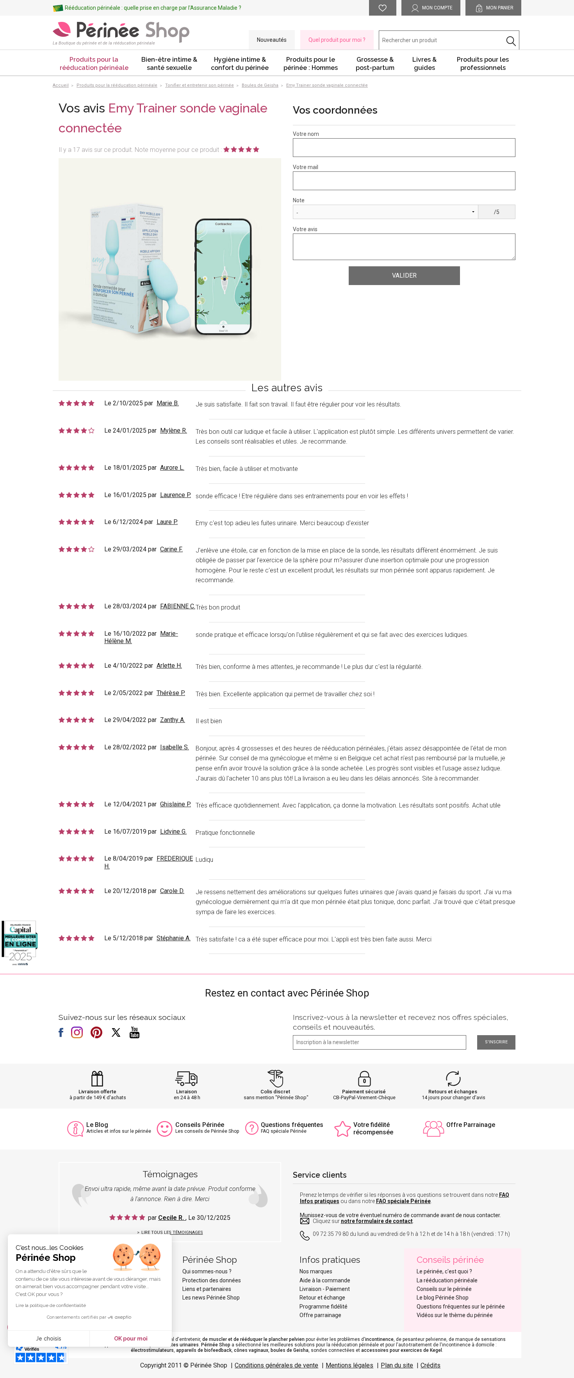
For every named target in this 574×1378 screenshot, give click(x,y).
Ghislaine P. (175, 804)
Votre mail (305, 167)
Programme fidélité (323, 1306)
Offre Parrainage (470, 1124)
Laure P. (167, 522)
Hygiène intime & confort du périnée (240, 63)
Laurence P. (175, 495)
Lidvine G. (173, 831)
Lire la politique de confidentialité (51, 1305)
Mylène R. (173, 430)
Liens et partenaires (206, 1289)
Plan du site (397, 1365)
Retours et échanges (452, 1092)
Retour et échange (322, 1297)
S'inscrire (496, 1042)
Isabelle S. (174, 747)
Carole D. (172, 891)
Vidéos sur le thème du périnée (455, 1315)
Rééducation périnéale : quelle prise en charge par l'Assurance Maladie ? (153, 8)
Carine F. (171, 549)
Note (299, 200)
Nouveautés (272, 40)
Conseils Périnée (199, 1124)
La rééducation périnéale (447, 1280)
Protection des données (211, 1280)
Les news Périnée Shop (211, 1297)
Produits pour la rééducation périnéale (94, 63)
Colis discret (275, 1092)
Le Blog (97, 1124)
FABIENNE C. (177, 606)
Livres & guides (424, 63)
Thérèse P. (171, 693)
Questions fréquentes (292, 1124)
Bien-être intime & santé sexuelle (169, 63)
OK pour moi (131, 1338)
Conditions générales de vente (276, 1365)
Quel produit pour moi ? (336, 40)
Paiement (338, 1289)
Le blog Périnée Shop (443, 1297)
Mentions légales (349, 1365)
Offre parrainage (320, 1315)
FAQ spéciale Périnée (403, 1201)
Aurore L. (172, 467)
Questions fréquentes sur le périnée (461, 1306)
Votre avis (305, 229)
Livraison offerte (97, 1092)
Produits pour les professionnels (483, 63)
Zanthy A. (172, 720)
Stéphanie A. (174, 938)
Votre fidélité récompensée (373, 1128)
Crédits (430, 1365)
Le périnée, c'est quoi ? (444, 1271)
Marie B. (168, 403)
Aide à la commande (324, 1280)
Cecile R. (171, 1217)
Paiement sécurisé (364, 1092)
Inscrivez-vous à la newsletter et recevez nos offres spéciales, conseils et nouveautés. (400, 1022)
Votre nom (306, 134)
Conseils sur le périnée (444, 1289)
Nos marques (315, 1271)
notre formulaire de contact (377, 1221)
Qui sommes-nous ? (207, 1271)
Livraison (186, 1092)
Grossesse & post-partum (375, 63)
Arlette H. (169, 665)
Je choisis (48, 1338)
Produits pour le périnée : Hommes (310, 63)
